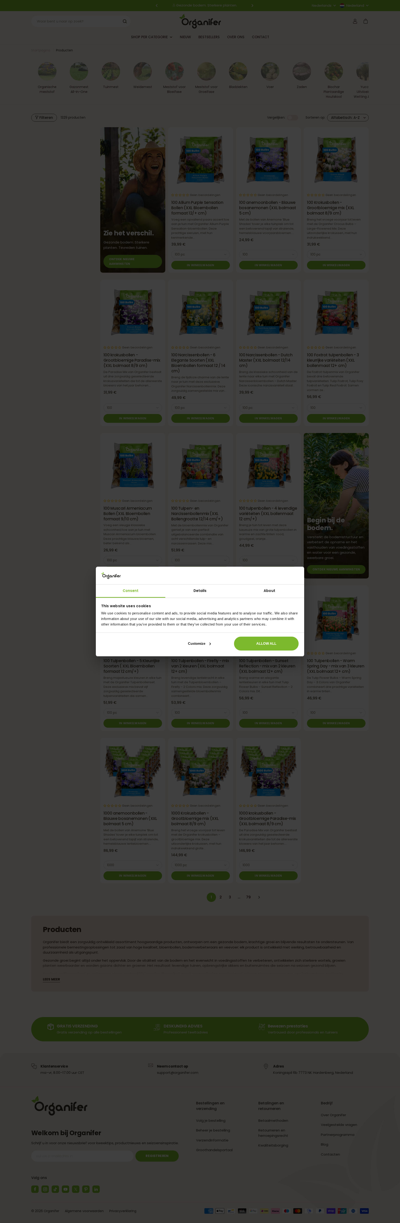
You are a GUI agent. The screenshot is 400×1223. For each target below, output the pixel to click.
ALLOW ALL (266, 643)
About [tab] (269, 590)
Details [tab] (200, 590)
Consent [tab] (131, 590)
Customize (196, 643)
